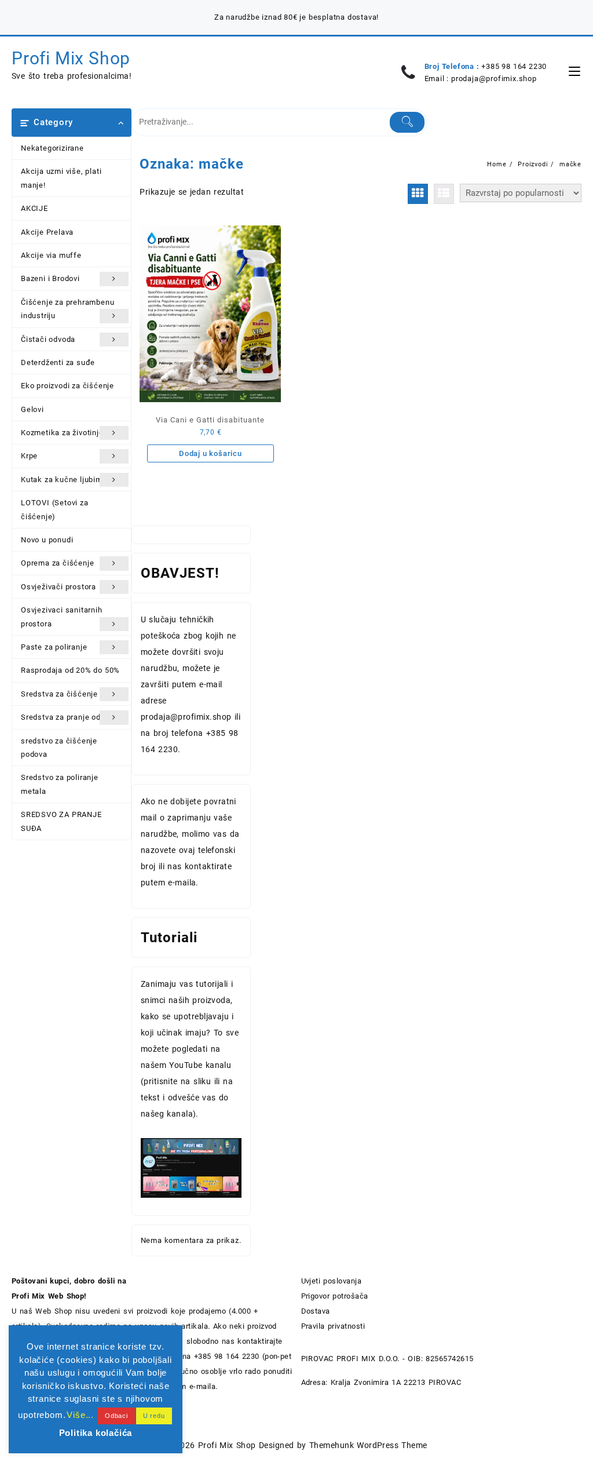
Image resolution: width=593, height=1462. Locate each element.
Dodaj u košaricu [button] (210, 453)
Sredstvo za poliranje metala (59, 784)
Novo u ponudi (47, 539)
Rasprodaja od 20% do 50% (70, 670)
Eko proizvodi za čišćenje (67, 385)
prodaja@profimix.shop (494, 78)
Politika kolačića (96, 1433)
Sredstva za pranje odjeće (68, 717)
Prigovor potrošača (334, 1296)
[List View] (444, 194)
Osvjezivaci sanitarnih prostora (62, 617)
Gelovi (32, 409)
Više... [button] (80, 1415)
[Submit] (407, 122)
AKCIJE (34, 208)
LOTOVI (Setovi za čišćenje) (55, 509)
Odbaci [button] (116, 1415)
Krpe (29, 455)
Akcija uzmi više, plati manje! (61, 178)
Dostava (315, 1311)
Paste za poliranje (54, 647)
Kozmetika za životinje (62, 432)
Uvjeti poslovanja (331, 1281)
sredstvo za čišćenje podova (59, 748)
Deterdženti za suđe (58, 362)
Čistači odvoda (48, 339)
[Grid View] (418, 194)
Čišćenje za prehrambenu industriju (67, 309)
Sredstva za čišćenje (59, 694)
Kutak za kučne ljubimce (66, 479)
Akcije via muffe (51, 255)
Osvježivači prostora (58, 586)
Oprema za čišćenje (57, 563)
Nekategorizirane (52, 148)
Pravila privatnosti (333, 1326)
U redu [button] (154, 1415)
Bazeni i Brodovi (50, 278)
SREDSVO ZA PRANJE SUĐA (61, 821)
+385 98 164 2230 (514, 66)
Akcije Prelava (47, 232)
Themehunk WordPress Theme (368, 1445)
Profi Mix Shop (71, 58)
